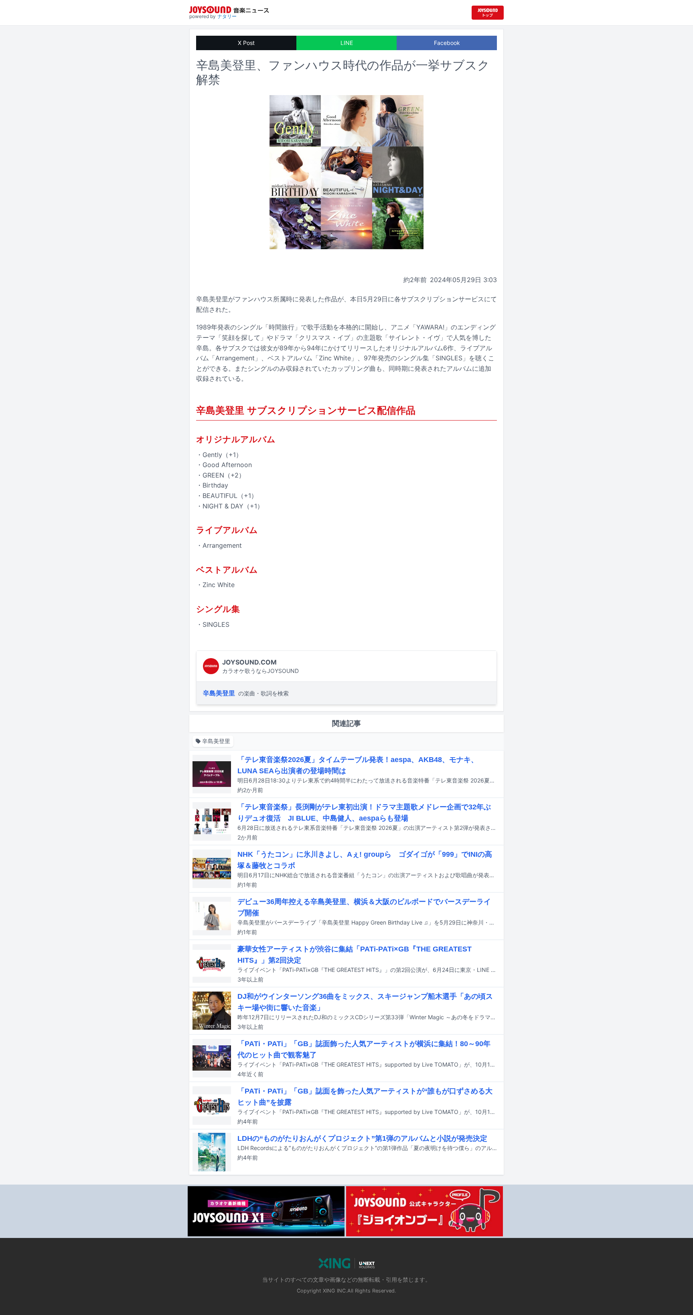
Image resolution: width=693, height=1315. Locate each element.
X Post (246, 42)
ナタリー (227, 16)
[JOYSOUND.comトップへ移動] (488, 13)
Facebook (447, 42)
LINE (346, 42)
